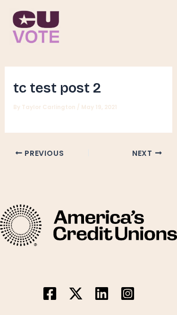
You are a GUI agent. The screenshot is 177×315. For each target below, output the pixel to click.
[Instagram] (127, 293)
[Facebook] (49, 293)
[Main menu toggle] (156, 27)
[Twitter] (75, 293)
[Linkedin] (101, 293)
